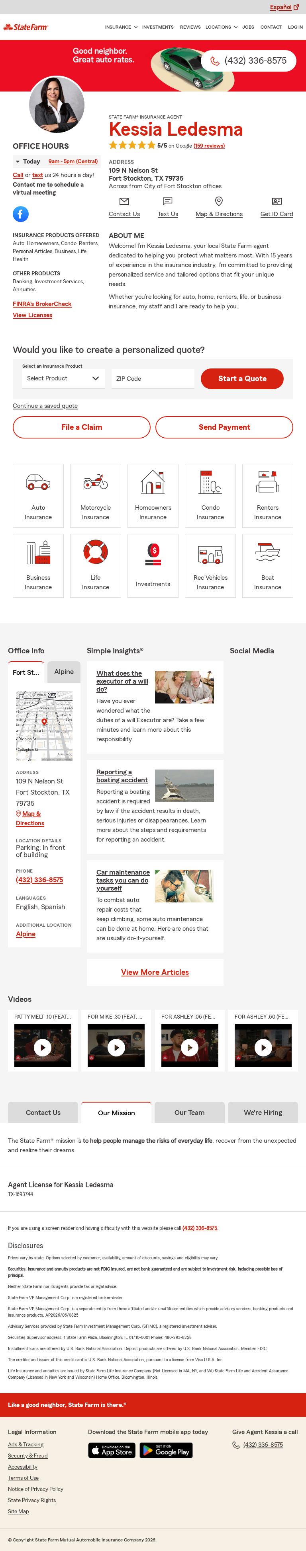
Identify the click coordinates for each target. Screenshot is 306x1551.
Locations (218, 27)
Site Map (18, 1511)
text (37, 175)
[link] (26, 27)
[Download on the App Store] (112, 1450)
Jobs (248, 27)
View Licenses (32, 315)
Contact (271, 27)
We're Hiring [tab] (263, 1112)
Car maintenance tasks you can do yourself (123, 880)
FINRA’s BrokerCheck (42, 304)
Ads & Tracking (25, 1445)
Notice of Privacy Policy (35, 1489)
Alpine (25, 933)
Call (18, 175)
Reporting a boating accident (122, 775)
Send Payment (224, 427)
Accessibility (22, 1467)
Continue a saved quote (45, 406)
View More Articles (155, 972)
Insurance (118, 27)
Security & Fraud (28, 1456)
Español (281, 7)
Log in (295, 27)
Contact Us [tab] (43, 1112)
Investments (158, 27)
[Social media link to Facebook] (21, 214)
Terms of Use (23, 1478)
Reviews (190, 27)
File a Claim (81, 427)
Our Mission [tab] (116, 1112)
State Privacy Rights (32, 1500)
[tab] (26, 673)
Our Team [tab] (190, 1112)
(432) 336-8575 (39, 879)
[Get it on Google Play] (166, 1450)
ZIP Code (128, 379)
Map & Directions (30, 818)
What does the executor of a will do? (122, 681)
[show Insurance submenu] (134, 27)
